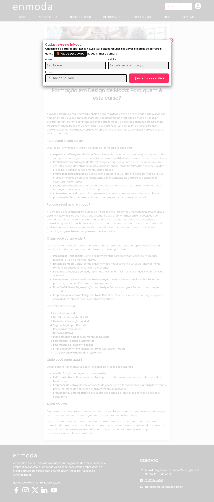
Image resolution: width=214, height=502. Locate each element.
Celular (112, 59)
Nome (48, 59)
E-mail (48, 72)
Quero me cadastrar (148, 78)
